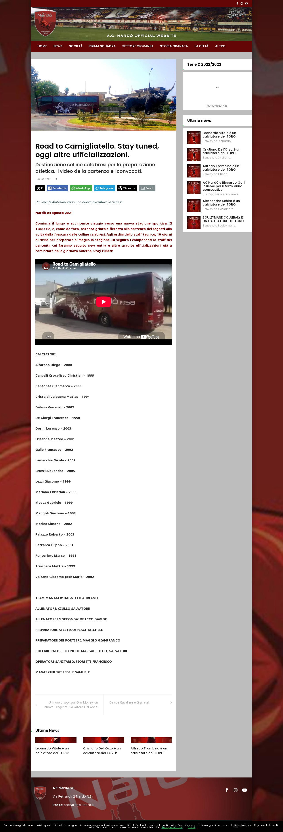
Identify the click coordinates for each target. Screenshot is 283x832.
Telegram (106, 188)
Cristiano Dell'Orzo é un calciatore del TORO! (102, 750)
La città (201, 46)
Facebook (59, 188)
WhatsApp (83, 188)
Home (42, 46)
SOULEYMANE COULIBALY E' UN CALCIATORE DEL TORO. (224, 219)
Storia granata (174, 46)
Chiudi (191, 827)
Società (76, 46)
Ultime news (199, 120)
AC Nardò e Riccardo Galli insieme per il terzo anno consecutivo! (224, 186)
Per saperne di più (172, 827)
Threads (129, 188)
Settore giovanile (137, 46)
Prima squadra (102, 46)
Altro (220, 46)
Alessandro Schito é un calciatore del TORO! (221, 203)
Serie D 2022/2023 (204, 64)
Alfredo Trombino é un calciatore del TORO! (149, 750)
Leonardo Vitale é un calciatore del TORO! (52, 750)
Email (149, 188)
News (58, 46)
